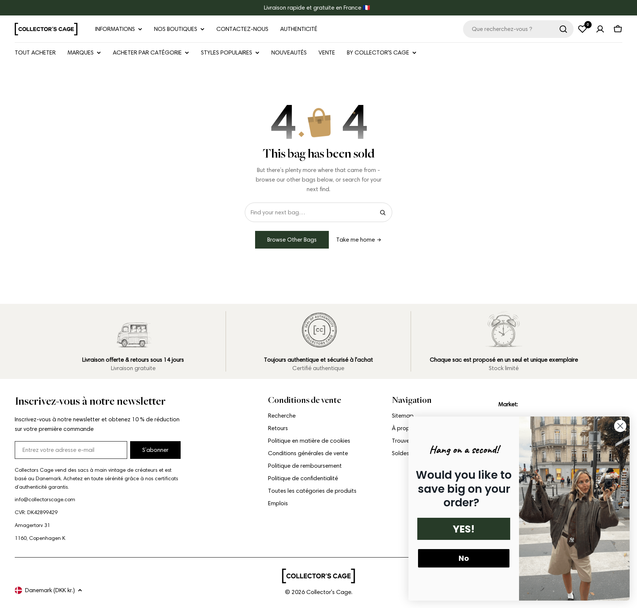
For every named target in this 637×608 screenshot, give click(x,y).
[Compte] (600, 29)
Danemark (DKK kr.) (50, 590)
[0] (582, 29)
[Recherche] (563, 29)
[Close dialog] (620, 425)
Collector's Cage (328, 591)
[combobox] (518, 29)
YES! (464, 529)
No (464, 558)
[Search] (383, 212)
